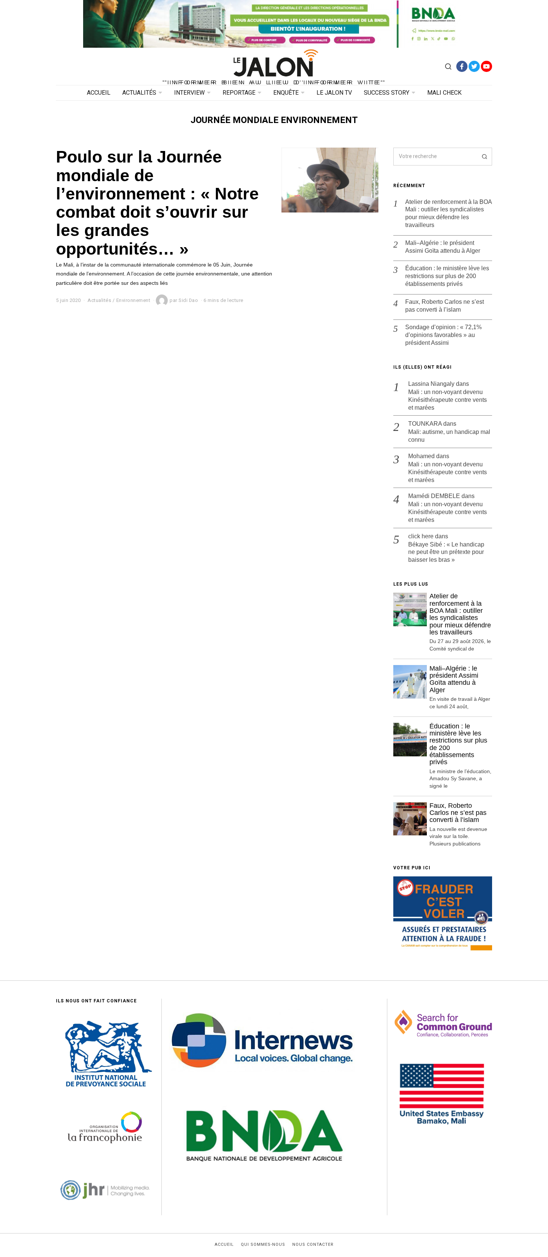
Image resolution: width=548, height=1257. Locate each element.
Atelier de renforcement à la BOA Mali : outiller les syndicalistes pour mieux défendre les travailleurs (448, 213)
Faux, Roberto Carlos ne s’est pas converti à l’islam (444, 306)
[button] (483, 157)
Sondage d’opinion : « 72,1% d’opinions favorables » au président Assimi (443, 335)
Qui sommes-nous (263, 1245)
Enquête (286, 92)
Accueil (98, 92)
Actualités (139, 92)
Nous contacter (313, 1245)
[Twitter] (474, 66)
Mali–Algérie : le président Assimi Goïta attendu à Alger (442, 247)
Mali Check (444, 92)
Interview (189, 92)
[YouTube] (486, 66)
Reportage (239, 92)
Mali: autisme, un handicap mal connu (449, 436)
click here (421, 536)
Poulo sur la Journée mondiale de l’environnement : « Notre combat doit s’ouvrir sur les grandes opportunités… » (157, 202)
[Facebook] (461, 66)
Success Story (386, 92)
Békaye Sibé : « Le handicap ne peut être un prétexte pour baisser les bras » (446, 552)
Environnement (133, 300)
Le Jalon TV (334, 92)
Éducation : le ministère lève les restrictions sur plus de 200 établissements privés (447, 276)
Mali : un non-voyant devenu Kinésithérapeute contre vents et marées (447, 400)
